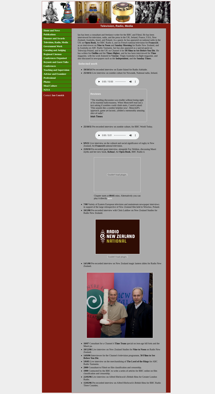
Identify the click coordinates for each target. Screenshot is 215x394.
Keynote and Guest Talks (56, 62)
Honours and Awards (54, 38)
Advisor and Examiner (55, 74)
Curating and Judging (55, 50)
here (110, 198)
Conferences (50, 66)
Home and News (52, 30)
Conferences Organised (55, 58)
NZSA (47, 90)
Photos (47, 82)
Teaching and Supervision (56, 70)
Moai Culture (50, 86)
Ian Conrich (58, 95)
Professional (50, 78)
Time (153, 53)
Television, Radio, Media (56, 42)
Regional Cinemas (53, 54)
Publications (50, 34)
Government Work (53, 46)
